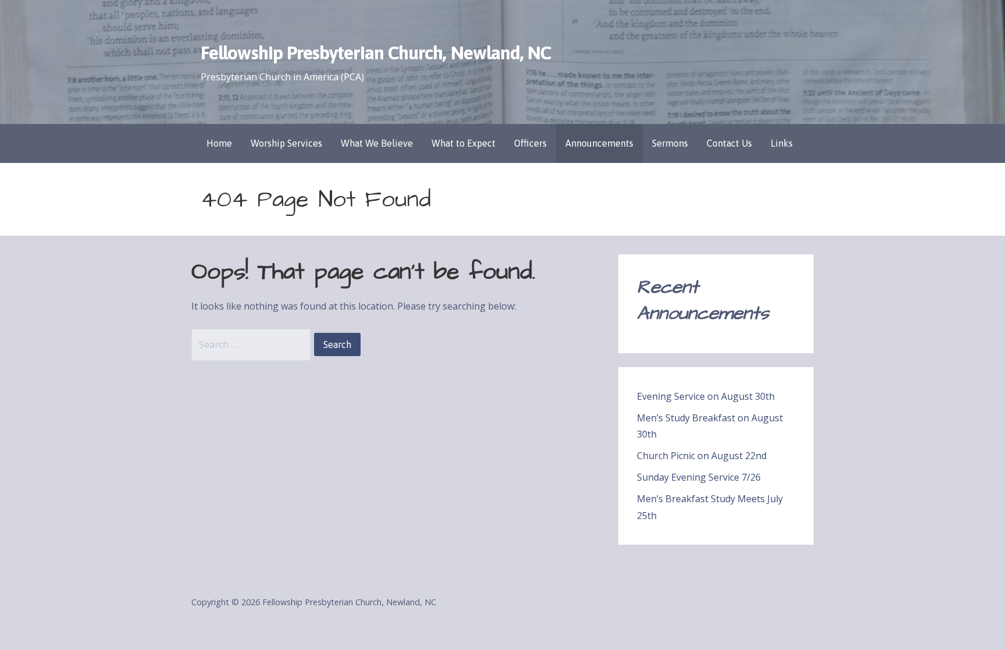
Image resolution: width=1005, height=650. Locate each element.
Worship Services (286, 143)
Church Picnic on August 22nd (702, 455)
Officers (530, 143)
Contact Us (729, 143)
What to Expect (464, 143)
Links (782, 143)
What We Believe (377, 143)
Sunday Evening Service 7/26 (699, 477)
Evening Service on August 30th (706, 396)
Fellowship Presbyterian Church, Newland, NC (376, 52)
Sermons (670, 143)
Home (219, 143)
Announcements (599, 143)
